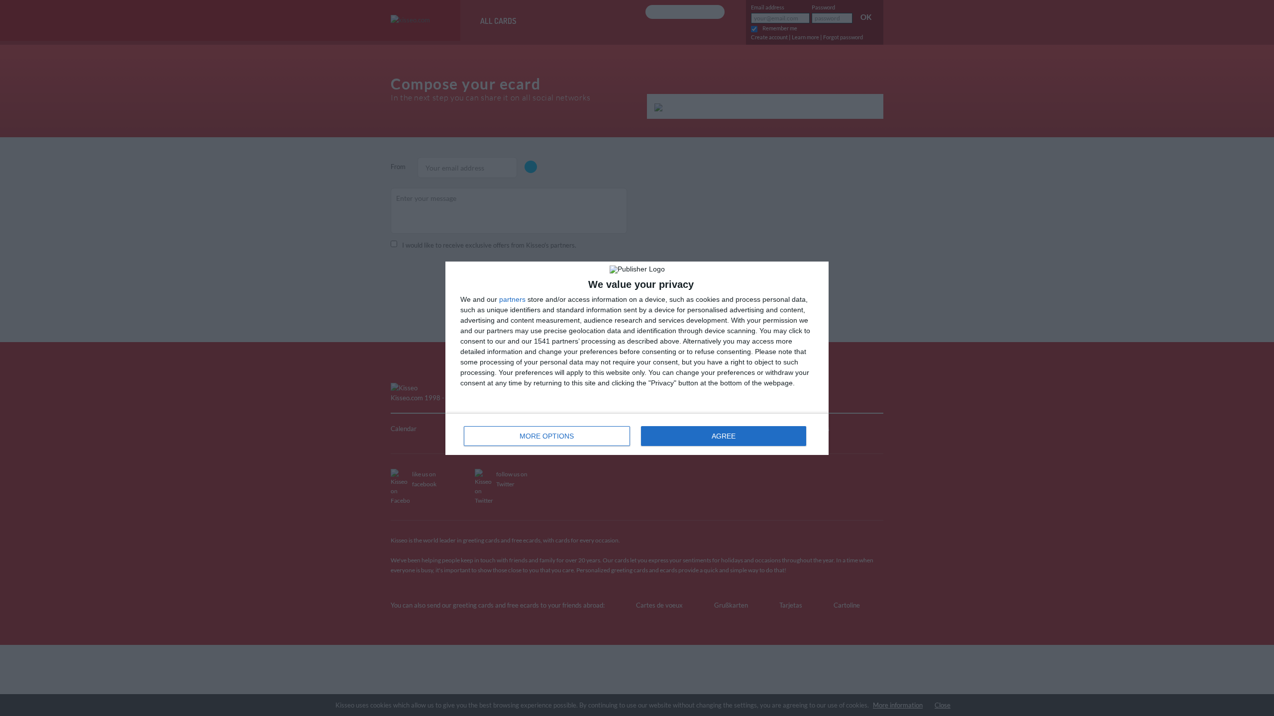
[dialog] (637, 358)
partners (512, 299)
